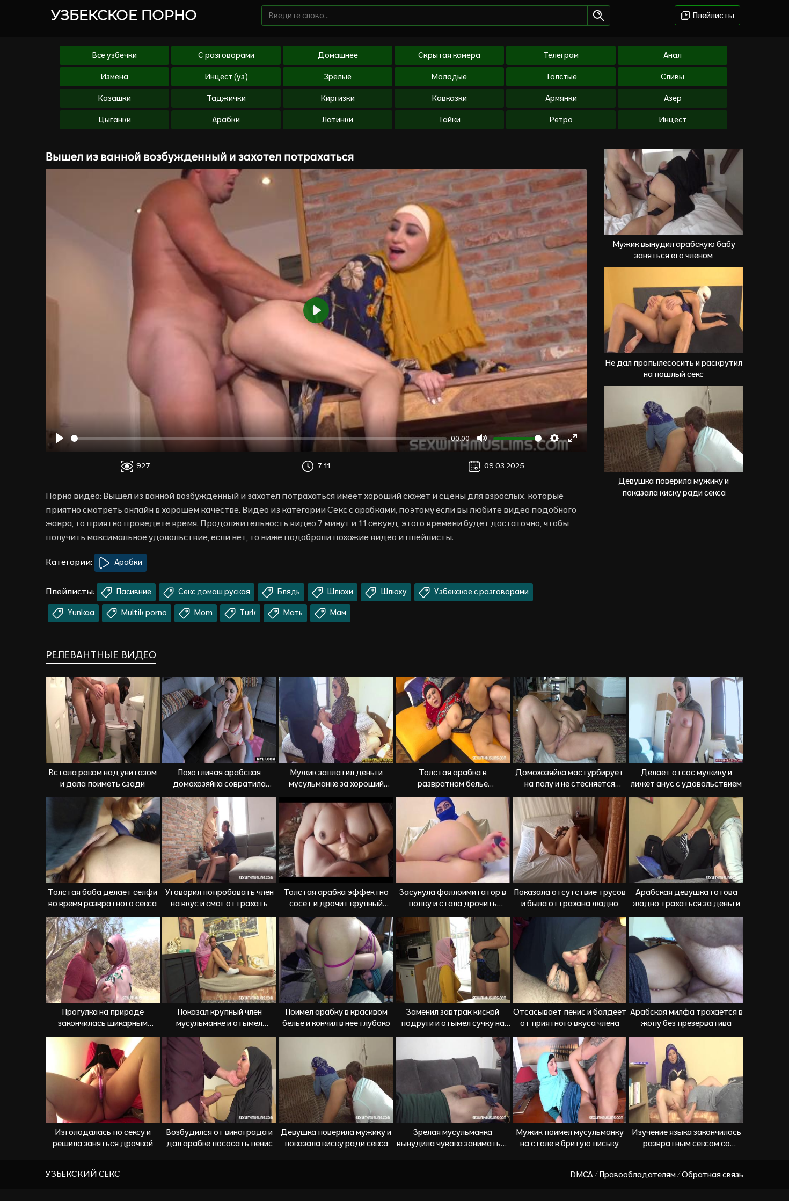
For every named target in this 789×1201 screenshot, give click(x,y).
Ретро (561, 120)
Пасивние (133, 591)
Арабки (226, 120)
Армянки (561, 98)
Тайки (449, 120)
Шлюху (393, 591)
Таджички (226, 98)
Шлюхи (339, 591)
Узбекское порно (124, 15)
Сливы (672, 77)
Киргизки (338, 98)
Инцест (672, 120)
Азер (673, 98)
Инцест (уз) (226, 77)
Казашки (114, 98)
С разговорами (226, 55)
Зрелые (338, 77)
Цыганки (114, 120)
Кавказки (449, 98)
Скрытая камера (449, 55)
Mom (203, 612)
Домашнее (338, 55)
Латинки (337, 120)
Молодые (449, 77)
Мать (292, 612)
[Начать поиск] (598, 15)
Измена (114, 77)
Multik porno (143, 612)
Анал (672, 55)
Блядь (288, 591)
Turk (247, 612)
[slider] (259, 438)
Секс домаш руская (213, 591)
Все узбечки (114, 55)
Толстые (561, 77)
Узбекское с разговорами (481, 591)
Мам (337, 612)
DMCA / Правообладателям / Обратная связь (656, 1174)
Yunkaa (80, 612)
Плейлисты (712, 15)
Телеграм (561, 55)
